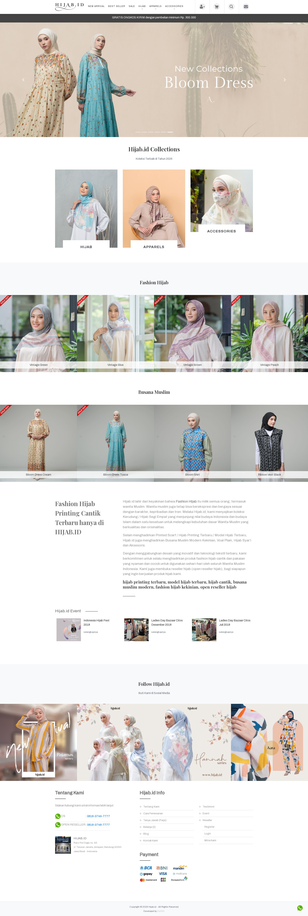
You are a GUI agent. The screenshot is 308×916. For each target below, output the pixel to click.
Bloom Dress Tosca (115, 474)
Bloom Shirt (192, 474)
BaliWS (161, 911)
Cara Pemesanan (153, 813)
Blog (146, 833)
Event (206, 813)
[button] (23, 79)
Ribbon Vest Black (269, 474)
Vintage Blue (115, 364)
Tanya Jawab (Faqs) (154, 820)
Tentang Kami (151, 806)
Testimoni (208, 806)
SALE (132, 6)
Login (207, 833)
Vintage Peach (269, 364)
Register (209, 827)
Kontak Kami (150, 840)
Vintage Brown (192, 364)
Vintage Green (39, 364)
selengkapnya (91, 632)
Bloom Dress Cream (38, 474)
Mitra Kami (210, 840)
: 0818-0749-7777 (98, 816)
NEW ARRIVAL (96, 6)
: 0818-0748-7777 (98, 824)
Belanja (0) (149, 827)
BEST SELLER (116, 6)
